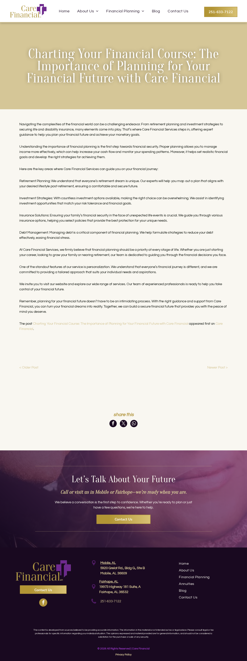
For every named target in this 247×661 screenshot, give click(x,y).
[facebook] (43, 603)
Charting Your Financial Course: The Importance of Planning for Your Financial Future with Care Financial (110, 323)
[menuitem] (64, 11)
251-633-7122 (110, 601)
